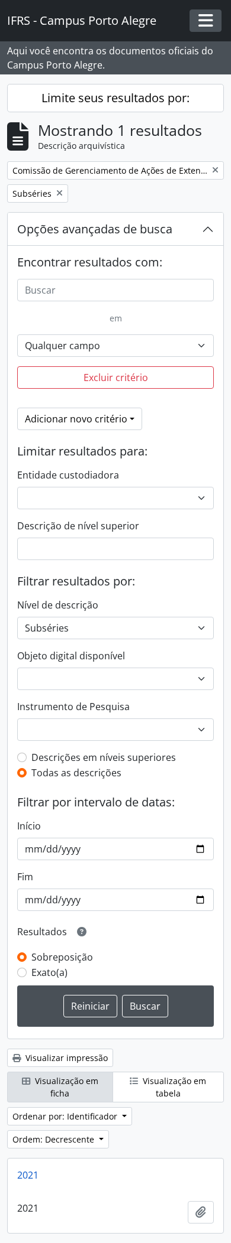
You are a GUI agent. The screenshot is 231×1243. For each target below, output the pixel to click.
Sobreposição (62, 957)
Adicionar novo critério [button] (76, 418)
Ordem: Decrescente (54, 1139)
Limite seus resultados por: (115, 98)
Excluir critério (116, 377)
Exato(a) (49, 972)
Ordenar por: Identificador (66, 1116)
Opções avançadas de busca (94, 229)
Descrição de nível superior (78, 525)
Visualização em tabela (173, 1087)
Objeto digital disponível (71, 655)
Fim (25, 876)
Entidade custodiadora (68, 474)
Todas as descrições (76, 772)
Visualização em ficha (65, 1087)
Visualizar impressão (65, 1057)
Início (29, 825)
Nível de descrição (57, 604)
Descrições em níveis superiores (103, 757)
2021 (27, 1175)
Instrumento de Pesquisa (73, 706)
